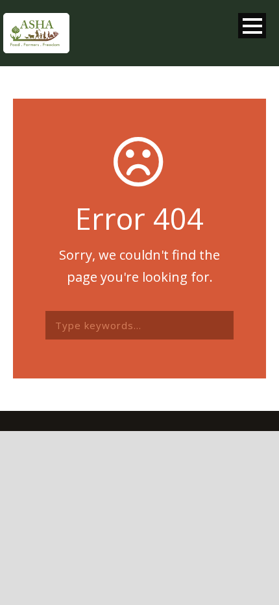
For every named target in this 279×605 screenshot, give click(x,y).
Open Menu (252, 25)
